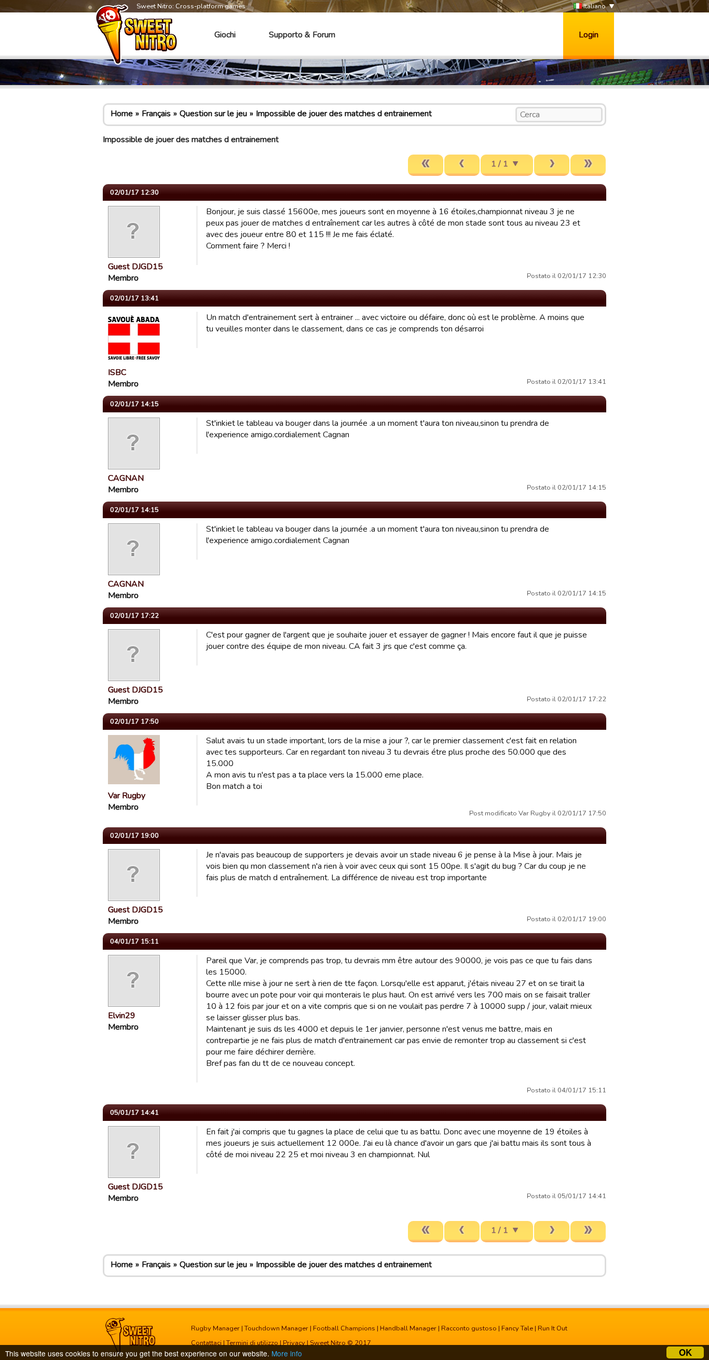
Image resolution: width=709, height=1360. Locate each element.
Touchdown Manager (276, 1328)
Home (122, 113)
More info (286, 1353)
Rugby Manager (215, 1328)
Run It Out (552, 1328)
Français (156, 113)
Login (588, 34)
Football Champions (344, 1328)
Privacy (294, 1343)
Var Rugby (126, 795)
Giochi (225, 34)
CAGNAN (126, 478)
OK (685, 1352)
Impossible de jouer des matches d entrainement (344, 113)
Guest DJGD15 (135, 266)
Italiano (594, 6)
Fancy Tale (517, 1328)
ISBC (117, 372)
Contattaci (206, 1343)
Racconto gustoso (469, 1328)
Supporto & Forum (302, 34)
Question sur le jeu (213, 113)
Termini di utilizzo (252, 1343)
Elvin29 (121, 1015)
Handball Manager (408, 1328)
